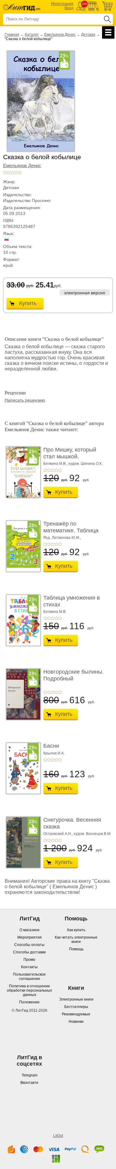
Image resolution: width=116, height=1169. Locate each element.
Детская (88, 34)
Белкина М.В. (55, 611)
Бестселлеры (76, 1007)
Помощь (76, 949)
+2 (9, 172)
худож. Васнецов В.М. (92, 834)
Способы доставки (29, 952)
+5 (20, 172)
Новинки (76, 1021)
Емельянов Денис (59, 34)
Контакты (29, 967)
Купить (28, 303)
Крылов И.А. (54, 753)
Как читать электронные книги (76, 939)
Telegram (29, 1075)
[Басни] (21, 768)
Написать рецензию (25, 400)
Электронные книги (76, 999)
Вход (69, 8)
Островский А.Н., (58, 834)
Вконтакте (29, 1082)
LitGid (58, 1136)
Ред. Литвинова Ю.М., (62, 537)
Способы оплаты (29, 945)
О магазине (29, 930)
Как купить (76, 930)
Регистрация (62, 4)
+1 (5, 172)
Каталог (32, 34)
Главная (12, 34)
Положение (29, 1002)
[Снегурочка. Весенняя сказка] (21, 842)
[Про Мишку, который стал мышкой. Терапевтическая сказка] (21, 472)
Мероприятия (29, 937)
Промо (29, 959)
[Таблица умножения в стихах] (21, 620)
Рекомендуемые (76, 1014)
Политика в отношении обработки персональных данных (29, 990)
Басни (51, 746)
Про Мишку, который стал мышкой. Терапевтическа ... (69, 456)
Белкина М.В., (55, 463)
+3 (12, 172)
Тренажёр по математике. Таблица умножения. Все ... (70, 530)
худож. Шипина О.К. (85, 463)
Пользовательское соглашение (29, 976)
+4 (16, 172)
